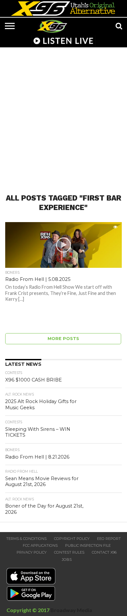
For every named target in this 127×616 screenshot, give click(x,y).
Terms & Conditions (26, 538)
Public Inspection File (88, 545)
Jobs (67, 559)
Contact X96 (104, 552)
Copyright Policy (72, 538)
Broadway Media (71, 610)
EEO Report (109, 538)
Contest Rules (69, 552)
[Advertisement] (63, 116)
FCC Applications (40, 545)
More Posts (63, 338)
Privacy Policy (32, 552)
